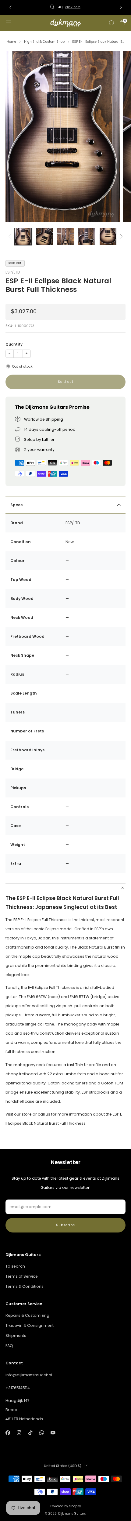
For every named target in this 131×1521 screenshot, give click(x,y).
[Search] (111, 23)
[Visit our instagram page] (19, 1433)
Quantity (14, 344)
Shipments (15, 1335)
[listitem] (65, 7)
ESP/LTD (12, 272)
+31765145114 (17, 1387)
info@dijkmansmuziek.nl (28, 1375)
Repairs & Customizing (27, 1315)
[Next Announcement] (121, 7)
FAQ (9, 1345)
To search (15, 1266)
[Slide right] (120, 237)
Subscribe (65, 1225)
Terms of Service (21, 1276)
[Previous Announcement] (10, 7)
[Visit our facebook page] (7, 1433)
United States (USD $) (62, 1465)
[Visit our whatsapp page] (41, 1433)
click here (72, 7)
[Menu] (8, 23)
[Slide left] (10, 237)
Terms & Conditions (24, 1286)
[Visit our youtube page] (53, 1433)
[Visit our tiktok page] (30, 1433)
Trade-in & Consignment (29, 1325)
